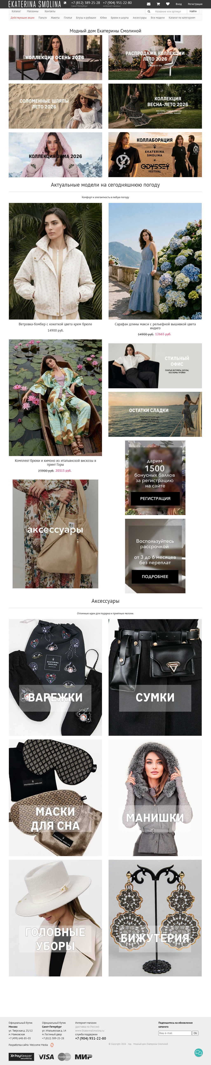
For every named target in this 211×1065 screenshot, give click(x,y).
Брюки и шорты (120, 17)
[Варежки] (55, 677)
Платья (68, 17)
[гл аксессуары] (55, 534)
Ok (195, 1033)
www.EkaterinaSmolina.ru (89, 1030)
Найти (193, 11)
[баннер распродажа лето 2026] (155, 57)
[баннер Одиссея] (155, 154)
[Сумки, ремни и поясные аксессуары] (155, 677)
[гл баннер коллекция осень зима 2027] (55, 57)
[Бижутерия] (155, 918)
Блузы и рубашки (86, 17)
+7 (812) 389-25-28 (85, 3)
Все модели (158, 17)
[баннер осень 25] (55, 154)
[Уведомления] (149, 4)
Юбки (103, 17)
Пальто (43, 17)
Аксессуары (140, 17)
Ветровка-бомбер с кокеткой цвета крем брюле (55, 324)
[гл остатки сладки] (155, 414)
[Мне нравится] (168, 4)
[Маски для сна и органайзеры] (55, 797)
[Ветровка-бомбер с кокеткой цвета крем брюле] (55, 261)
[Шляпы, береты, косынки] (55, 918)
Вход (179, 4)
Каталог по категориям (182, 17)
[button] (199, 1052)
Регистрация (195, 4)
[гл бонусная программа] (155, 478)
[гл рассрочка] (155, 556)
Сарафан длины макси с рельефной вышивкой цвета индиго (155, 326)
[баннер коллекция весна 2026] (155, 106)
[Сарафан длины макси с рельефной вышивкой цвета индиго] (155, 261)
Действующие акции (22, 17)
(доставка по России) (87, 1026)
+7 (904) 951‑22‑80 (117, 3)
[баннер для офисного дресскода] (155, 365)
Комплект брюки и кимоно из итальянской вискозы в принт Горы (55, 462)
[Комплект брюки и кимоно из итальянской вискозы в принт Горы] (55, 397)
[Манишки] (155, 797)
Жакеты (55, 17)
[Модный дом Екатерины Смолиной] (35, 4)
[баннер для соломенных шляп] (55, 106)
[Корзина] (158, 4)
